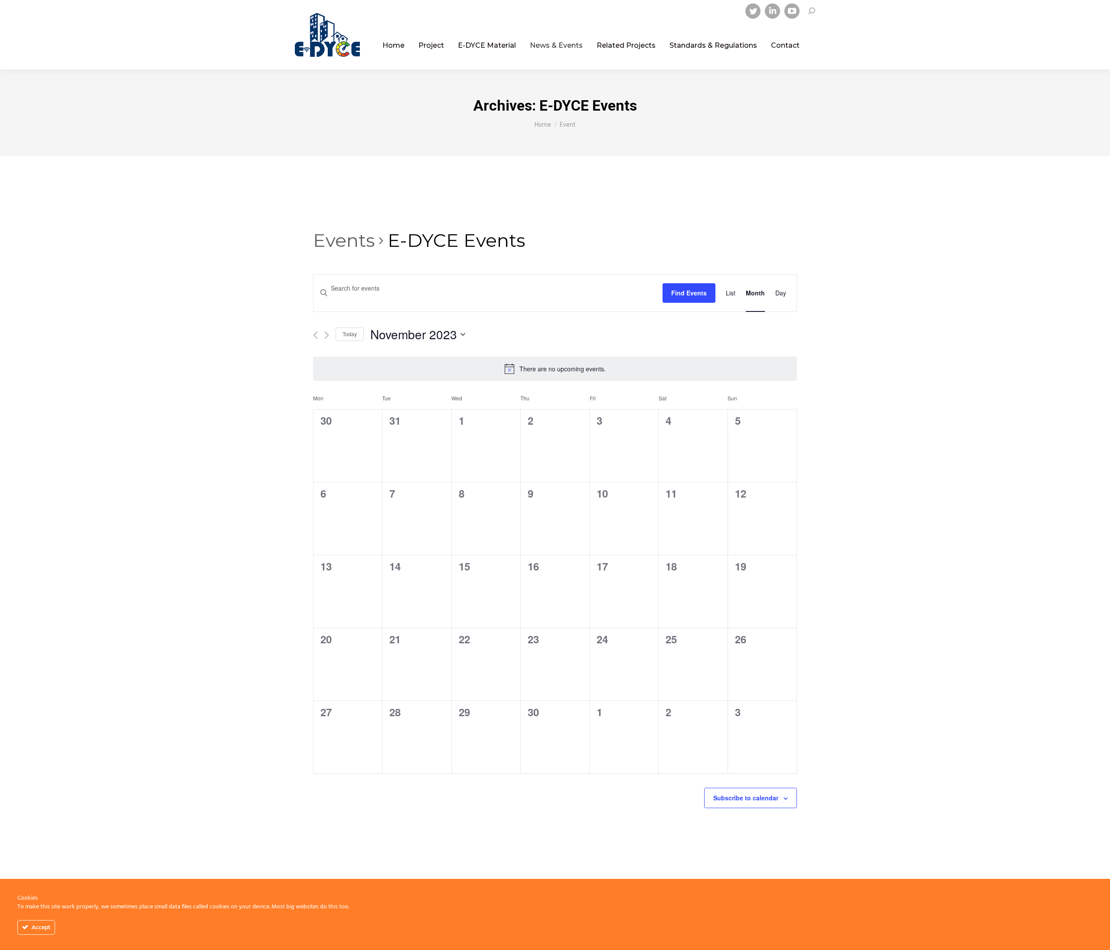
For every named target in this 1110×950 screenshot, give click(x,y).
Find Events (689, 292)
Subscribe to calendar (745, 797)
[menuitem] (393, 45)
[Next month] (326, 335)
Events (344, 240)
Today (350, 333)
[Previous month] (315, 335)
